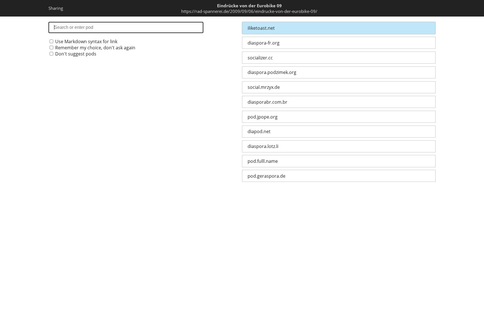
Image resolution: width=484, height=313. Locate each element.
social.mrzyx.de (264, 87)
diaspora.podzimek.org (272, 72)
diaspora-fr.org (264, 43)
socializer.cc (260, 58)
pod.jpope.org (263, 117)
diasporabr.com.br (267, 102)
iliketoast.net (261, 28)
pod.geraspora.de (266, 176)
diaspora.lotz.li (263, 146)
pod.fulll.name (263, 161)
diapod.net (259, 131)
